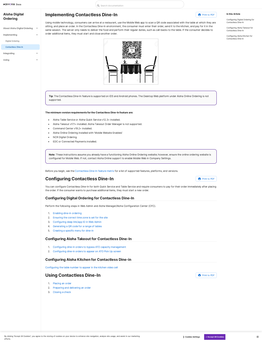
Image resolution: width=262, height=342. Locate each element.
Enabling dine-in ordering (67, 213)
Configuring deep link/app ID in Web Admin (77, 221)
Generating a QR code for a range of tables (77, 226)
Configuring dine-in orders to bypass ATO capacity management (89, 247)
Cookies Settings (192, 337)
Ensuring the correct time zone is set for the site (80, 217)
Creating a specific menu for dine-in (73, 230)
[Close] (258, 337)
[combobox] (139, 5)
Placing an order (62, 283)
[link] (20, 41)
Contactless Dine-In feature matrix (94, 171)
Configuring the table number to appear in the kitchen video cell (81, 267)
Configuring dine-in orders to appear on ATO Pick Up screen (87, 251)
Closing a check (62, 292)
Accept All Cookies (216, 337)
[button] (20, 28)
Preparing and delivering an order (72, 287)
